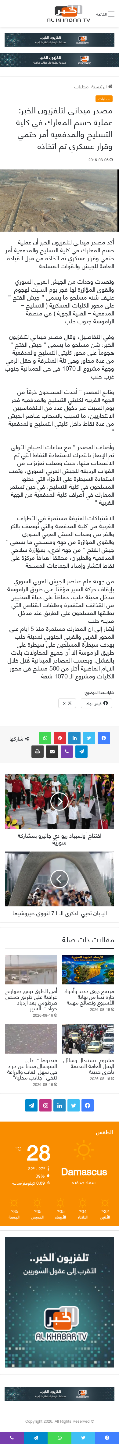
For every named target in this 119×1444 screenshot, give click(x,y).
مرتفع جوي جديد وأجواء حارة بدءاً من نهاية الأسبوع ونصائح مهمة (89, 996)
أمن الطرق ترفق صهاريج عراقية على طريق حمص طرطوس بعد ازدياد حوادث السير (31, 999)
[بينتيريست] (60, 738)
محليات (81, 86)
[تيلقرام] (81, 751)
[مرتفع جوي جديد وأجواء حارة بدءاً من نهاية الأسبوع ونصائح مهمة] (88, 969)
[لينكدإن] (74, 738)
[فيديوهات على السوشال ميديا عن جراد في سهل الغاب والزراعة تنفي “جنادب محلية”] (31, 1039)
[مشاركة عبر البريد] (52, 751)
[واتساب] (45, 738)
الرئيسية (100, 86)
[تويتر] (89, 738)
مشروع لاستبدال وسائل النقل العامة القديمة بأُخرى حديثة (88, 1065)
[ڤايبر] (67, 751)
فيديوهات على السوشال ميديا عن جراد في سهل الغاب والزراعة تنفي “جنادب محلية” (32, 1068)
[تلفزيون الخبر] (67, 13)
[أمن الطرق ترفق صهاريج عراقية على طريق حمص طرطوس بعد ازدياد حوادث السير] (31, 969)
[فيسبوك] (104, 738)
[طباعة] (37, 751)
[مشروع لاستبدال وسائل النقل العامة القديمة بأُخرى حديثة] (88, 1039)
